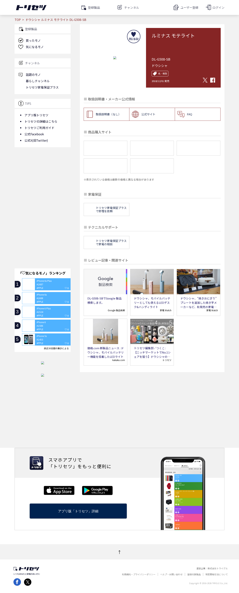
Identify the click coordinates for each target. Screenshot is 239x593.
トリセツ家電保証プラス (42, 87)
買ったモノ (33, 40)
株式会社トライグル (218, 568)
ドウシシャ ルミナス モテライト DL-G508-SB (55, 19)
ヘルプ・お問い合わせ (171, 574)
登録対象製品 (194, 574)
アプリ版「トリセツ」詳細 (78, 511)
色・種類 (162, 73)
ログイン (218, 7)
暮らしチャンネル (38, 81)
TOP (18, 19)
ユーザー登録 (189, 7)
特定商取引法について (216, 574)
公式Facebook (34, 134)
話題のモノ (33, 74)
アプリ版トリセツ (36, 115)
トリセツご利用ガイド (39, 127)
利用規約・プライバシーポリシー (139, 574)
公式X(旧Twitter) (36, 140)
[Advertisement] (43, 180)
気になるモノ (35, 47)
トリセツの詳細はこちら (40, 121)
